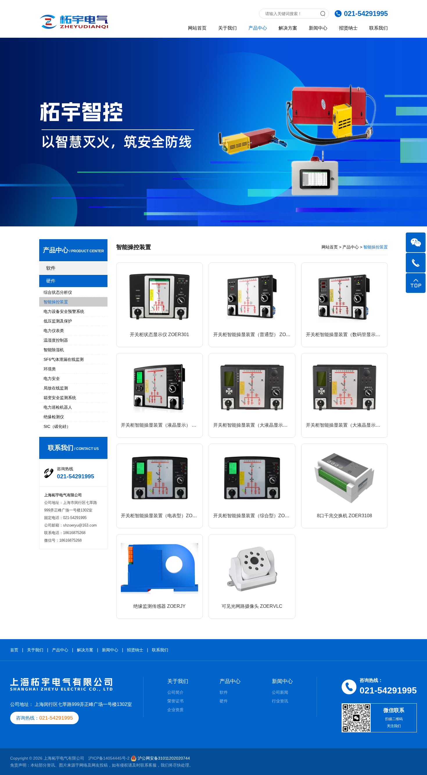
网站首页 (197, 28)
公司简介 (175, 692)
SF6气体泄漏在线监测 (64, 359)
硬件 (50, 280)
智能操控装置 (56, 302)
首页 (14, 650)
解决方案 (288, 28)
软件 (50, 268)
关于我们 (227, 28)
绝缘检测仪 (54, 416)
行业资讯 (280, 701)
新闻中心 (318, 28)
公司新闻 (280, 692)
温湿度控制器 (56, 340)
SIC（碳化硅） (57, 426)
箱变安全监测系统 (60, 397)
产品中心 (257, 28)
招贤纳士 (348, 28)
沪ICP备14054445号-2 (109, 758)
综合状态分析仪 (58, 292)
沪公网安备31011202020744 (164, 758)
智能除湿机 (54, 349)
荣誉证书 (175, 701)
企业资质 (175, 709)
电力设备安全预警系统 (64, 311)
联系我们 (378, 28)
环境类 (50, 369)
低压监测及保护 (58, 321)
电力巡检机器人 (58, 407)
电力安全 (52, 378)
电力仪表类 (54, 330)
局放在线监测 (56, 388)
